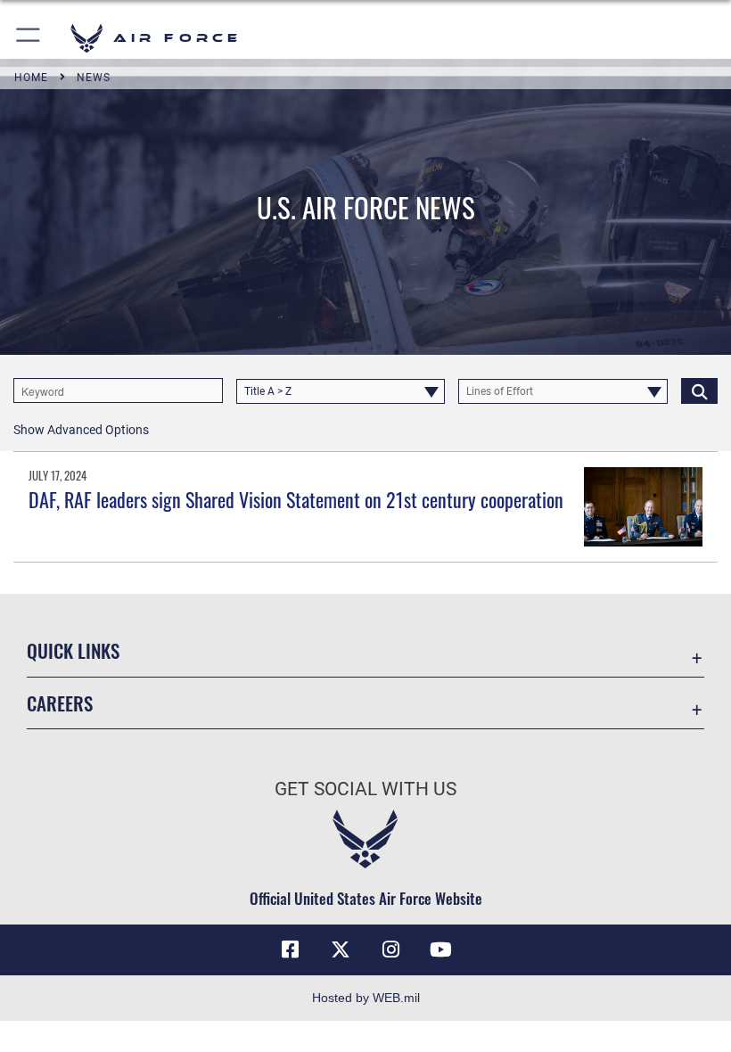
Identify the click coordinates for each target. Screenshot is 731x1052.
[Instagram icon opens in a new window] (390, 949)
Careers (60, 703)
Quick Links (73, 650)
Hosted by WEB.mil (366, 997)
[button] (29, 38)
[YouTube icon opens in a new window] (440, 949)
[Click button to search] (699, 390)
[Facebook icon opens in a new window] (290, 949)
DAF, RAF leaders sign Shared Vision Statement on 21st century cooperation (296, 499)
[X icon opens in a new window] (340, 949)
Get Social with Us (365, 789)
